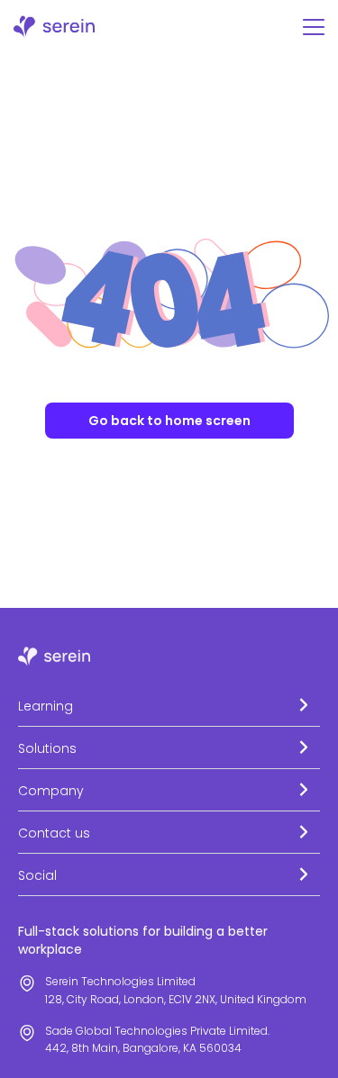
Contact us (54, 833)
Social (37, 875)
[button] (169, 705)
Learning (45, 706)
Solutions (47, 748)
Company (51, 791)
